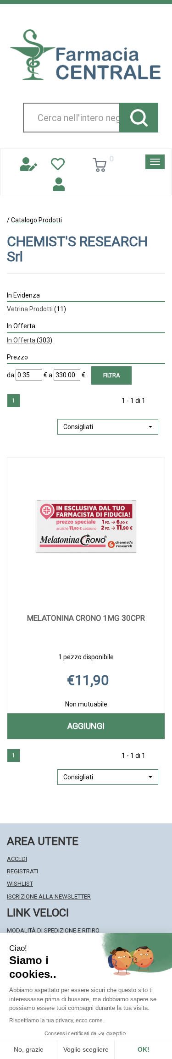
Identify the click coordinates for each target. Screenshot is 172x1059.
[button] (107, 427)
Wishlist (20, 883)
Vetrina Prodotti (36, 309)
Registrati (22, 871)
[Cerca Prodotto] (138, 117)
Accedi (17, 858)
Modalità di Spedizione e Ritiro (53, 930)
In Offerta (29, 340)
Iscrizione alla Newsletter (49, 896)
